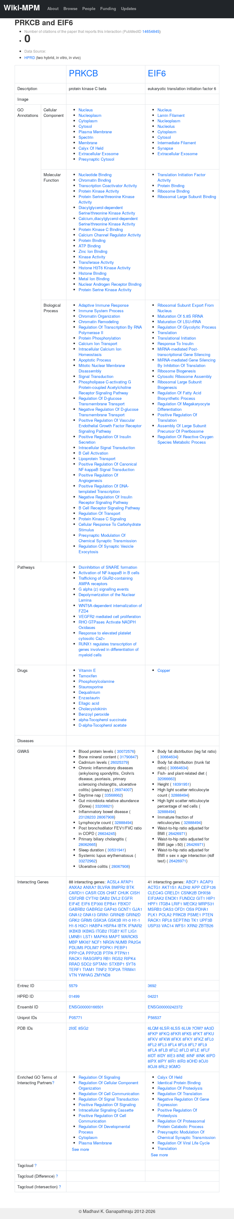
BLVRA (104, 887)
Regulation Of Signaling (99, 1077)
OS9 (190, 909)
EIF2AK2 (156, 898)
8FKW (164, 1039)
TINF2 (101, 969)
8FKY (188, 1039)
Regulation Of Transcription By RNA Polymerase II (110, 329)
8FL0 (209, 1039)
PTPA (108, 953)
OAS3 (168, 909)
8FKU (209, 1033)
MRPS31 (206, 903)
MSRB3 (154, 909)
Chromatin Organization (99, 316)
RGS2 (117, 958)
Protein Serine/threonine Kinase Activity (106, 199)
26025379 (119, 762)
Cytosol (85, 126)
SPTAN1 (100, 964)
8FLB (163, 1050)
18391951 (181, 784)
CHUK (123, 893)
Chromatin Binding (95, 180)
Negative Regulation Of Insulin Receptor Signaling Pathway (105, 499)
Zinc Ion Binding (93, 251)
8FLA (152, 1050)
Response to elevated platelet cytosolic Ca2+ (105, 635)
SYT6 (131, 964)
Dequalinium (89, 692)
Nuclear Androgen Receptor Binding (110, 284)
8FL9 (202, 1044)
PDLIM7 (91, 947)
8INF (190, 1055)
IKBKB (75, 931)
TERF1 (75, 969)
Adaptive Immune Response (104, 305)
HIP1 (210, 898)
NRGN (108, 942)
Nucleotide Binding (95, 174)
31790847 (128, 757)
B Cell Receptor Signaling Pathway (109, 508)
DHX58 (204, 893)
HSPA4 (110, 925)
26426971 (177, 833)
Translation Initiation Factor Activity (181, 177)
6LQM (153, 1028)
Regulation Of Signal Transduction (109, 1099)
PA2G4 (134, 942)
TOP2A (114, 969)
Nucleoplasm (90, 115)
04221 (153, 996)
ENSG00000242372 (165, 1007)
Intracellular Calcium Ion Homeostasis (100, 351)
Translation (167, 332)
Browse (70, 8)
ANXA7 (89, 887)
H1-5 (73, 925)
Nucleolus (166, 126)
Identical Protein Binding (179, 1082)
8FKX (176, 1039)
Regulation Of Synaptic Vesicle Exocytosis (106, 548)
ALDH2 (184, 887)
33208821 (103, 806)
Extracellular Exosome (99, 153)
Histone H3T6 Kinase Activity (105, 268)
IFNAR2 (135, 925)
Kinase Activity (92, 257)
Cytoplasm (88, 121)
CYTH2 (92, 898)
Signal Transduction (96, 376)
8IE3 (171, 1055)
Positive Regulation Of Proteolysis (177, 1112)
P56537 (154, 1017)
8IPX (152, 1061)
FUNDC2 (187, 898)
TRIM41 (129, 969)
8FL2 (152, 1044)
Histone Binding (92, 273)
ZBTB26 (206, 925)
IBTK (122, 925)
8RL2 (163, 1066)
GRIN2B (117, 914)
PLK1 (153, 914)
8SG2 (83, 1028)
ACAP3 (206, 882)
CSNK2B (189, 893)
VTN (73, 975)
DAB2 (105, 898)
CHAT (111, 893)
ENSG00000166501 (86, 1007)
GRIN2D (133, 914)
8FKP (153, 1033)
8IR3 (181, 1061)
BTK (130, 887)
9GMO (174, 1066)
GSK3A (100, 920)
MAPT (114, 936)
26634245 (106, 833)
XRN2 (192, 925)
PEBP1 (120, 947)
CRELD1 (172, 893)
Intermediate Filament (177, 142)
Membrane (88, 142)
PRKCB (83, 73)
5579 (73, 985)
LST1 (88, 936)
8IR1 (172, 1061)
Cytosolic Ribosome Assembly (185, 376)
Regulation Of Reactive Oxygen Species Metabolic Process (185, 439)
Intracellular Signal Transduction (107, 447)
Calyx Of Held (91, 148)
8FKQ (164, 1033)
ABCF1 (192, 882)
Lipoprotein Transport (97, 458)
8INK (200, 1055)
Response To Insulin (175, 343)
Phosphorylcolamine (96, 681)
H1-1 (136, 920)
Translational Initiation (177, 338)
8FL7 (192, 1044)
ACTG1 (154, 887)
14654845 (150, 31)
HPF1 (153, 903)
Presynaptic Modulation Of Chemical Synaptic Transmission (107, 537)
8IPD (210, 1055)
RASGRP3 (92, 958)
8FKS (187, 1033)
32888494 (123, 822)
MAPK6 (101, 936)
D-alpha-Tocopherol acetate (102, 725)
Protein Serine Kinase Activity (105, 289)
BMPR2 (118, 887)
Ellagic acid (89, 703)
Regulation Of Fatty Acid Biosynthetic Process (179, 395)
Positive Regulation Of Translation (177, 417)
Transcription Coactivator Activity (108, 185)
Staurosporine (91, 687)
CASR (90, 893)
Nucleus (86, 110)
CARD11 (76, 893)
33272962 (87, 861)
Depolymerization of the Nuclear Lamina (107, 597)
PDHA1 (201, 909)
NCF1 (97, 942)
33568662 (113, 795)
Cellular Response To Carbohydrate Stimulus (110, 527)
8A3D (209, 1028)
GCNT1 (124, 909)
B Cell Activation (93, 453)
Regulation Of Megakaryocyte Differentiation (184, 406)
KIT (124, 931)
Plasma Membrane (95, 131)
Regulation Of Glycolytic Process (187, 327)
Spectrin (86, 137)
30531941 (116, 850)
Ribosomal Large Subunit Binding (187, 196)
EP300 (97, 903)
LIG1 (132, 931)
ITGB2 (101, 931)
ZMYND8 (102, 975)
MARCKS (129, 936)
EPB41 (110, 903)
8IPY (162, 1061)
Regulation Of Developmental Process (104, 1129)
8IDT (152, 1055)
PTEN (207, 914)
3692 (152, 985)
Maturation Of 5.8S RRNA (180, 316)
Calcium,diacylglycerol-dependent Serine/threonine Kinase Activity (108, 221)
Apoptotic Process (95, 360)
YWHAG (85, 975)
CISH (135, 893)
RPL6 (167, 920)
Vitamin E (87, 670)
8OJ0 (203, 1061)
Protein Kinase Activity (99, 191)
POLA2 (165, 914)
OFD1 (180, 909)
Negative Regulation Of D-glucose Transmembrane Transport (108, 411)
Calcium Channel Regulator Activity (110, 235)
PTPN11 (122, 953)
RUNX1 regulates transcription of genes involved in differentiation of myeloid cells (109, 649)
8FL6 (182, 1044)
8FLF (205, 1050)
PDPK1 (106, 947)
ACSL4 (113, 882)
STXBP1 (117, 964)
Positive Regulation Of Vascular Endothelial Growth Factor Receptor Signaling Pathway (110, 425)
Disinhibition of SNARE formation (108, 567)
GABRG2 (94, 909)
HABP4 (95, 925)
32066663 (166, 778)
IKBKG (88, 931)
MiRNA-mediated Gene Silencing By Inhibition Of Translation (186, 362)
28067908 (105, 817)
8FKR (176, 1033)
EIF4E (74, 903)
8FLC (173, 1050)
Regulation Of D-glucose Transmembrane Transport (102, 401)
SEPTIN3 (181, 920)
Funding (108, 8)
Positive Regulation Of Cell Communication (102, 1118)
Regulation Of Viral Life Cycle (184, 1143)
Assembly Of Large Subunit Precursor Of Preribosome (182, 428)
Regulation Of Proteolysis (180, 1088)
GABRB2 (77, 909)
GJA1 (137, 909)
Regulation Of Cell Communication (109, 1093)
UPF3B (206, 920)
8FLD (184, 1050)
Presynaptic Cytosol (96, 159)
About (52, 8)
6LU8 (186, 1028)
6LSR (164, 1028)
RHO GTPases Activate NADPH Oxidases (107, 624)
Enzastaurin (89, 697)
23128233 (87, 817)
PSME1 (194, 914)
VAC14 (167, 925)
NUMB (121, 942)
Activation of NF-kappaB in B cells (109, 572)
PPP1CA (77, 953)
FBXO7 (124, 903)
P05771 (75, 1017)
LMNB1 (75, 936)
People (88, 8)
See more (80, 1149)
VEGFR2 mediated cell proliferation (110, 616)
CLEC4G (155, 893)
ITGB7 (113, 931)
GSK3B (114, 920)
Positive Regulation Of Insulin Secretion (105, 439)
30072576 (125, 751)
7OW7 (197, 1028)
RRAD (74, 964)
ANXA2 (75, 887)
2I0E (73, 1028)
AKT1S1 (169, 887)
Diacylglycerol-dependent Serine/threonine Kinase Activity (107, 210)
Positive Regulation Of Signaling (107, 1104)
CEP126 (208, 887)
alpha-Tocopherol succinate (102, 719)
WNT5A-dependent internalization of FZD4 (110, 608)
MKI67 (84, 942)
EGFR (127, 898)
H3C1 (83, 925)
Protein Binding (92, 240)
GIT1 (200, 898)
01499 (74, 996)
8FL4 (172, 1044)
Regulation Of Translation (180, 1093)
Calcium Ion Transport (98, 343)
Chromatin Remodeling (99, 321)
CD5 (101, 893)
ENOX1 (171, 898)
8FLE (195, 1050)
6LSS (175, 1028)
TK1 (194, 920)
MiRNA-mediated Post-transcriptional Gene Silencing (184, 351)
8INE (180, 1055)
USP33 (154, 925)
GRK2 (74, 920)
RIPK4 (130, 958)
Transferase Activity (96, 262)
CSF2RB (76, 898)
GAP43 (110, 909)
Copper (164, 670)
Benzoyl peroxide (94, 714)
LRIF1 (177, 903)
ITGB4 (164, 903)
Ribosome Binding (174, 191)
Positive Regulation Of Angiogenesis (98, 477)
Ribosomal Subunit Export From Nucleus (186, 307)
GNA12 (75, 914)
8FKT (198, 1033)
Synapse (165, 148)
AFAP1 (127, 882)
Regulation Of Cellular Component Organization (108, 1085)
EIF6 (157, 73)
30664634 (168, 757)
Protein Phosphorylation (100, 338)
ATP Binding (90, 246)
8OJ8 (152, 1066)
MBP (73, 942)
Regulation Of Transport (99, 513)
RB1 (107, 958)
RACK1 (75, 958)
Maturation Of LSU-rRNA (179, 321)
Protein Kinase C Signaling (102, 519)
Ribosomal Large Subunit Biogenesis (180, 384)
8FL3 (162, 1044)
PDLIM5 (76, 947)
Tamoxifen (88, 676)
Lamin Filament (171, 115)
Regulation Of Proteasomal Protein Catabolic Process (181, 1123)
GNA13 (89, 914)
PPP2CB (94, 953)
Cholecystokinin (93, 708)
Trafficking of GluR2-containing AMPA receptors (106, 580)
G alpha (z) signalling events (104, 589)
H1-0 (126, 920)
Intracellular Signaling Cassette (106, 1110)
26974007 (123, 789)
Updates (128, 8)
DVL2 (115, 898)
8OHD (192, 1061)
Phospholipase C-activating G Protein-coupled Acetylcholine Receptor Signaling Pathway (105, 387)
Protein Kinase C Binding (101, 229)
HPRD (29, 57)
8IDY (161, 1055)
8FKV (153, 1039)
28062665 (87, 844)
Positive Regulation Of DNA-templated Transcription (104, 488)
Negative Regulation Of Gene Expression (183, 1101)
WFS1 (180, 925)
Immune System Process (101, 310)
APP (196, 887)
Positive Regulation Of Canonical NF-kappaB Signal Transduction (108, 466)
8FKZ (199, 1039)
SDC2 (86, 964)
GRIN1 (103, 914)
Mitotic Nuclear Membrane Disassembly (102, 368)
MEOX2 (190, 903)
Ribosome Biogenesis (177, 371)
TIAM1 (88, 969)
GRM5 (86, 920)
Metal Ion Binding (94, 278)
